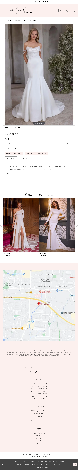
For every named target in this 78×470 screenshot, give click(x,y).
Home (9, 20)
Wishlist (39, 435)
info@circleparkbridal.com (39, 421)
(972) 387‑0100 (39, 416)
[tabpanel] (39, 74)
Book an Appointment (14, 153)
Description (11, 159)
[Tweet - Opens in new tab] (12, 127)
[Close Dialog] (3, 464)
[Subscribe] (53, 367)
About (39, 438)
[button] (4, 10)
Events (39, 441)
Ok (75, 464)
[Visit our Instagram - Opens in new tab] (36, 372)
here (46, 467)
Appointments (39, 433)
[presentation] (21, 225)
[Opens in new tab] (39, 305)
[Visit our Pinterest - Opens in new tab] (41, 372)
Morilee (18, 20)
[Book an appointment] (60, 10)
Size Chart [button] (69, 143)
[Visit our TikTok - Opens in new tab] (47, 372)
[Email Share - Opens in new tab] (19, 127)
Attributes (23, 159)
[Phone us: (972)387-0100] (66, 10)
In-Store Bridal (30, 20)
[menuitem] (4, 10)
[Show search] (73, 10)
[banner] (21, 10)
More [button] (9, 173)
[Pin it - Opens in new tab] (15, 127)
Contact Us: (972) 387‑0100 (36, 153)
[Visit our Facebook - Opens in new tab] (31, 372)
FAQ (39, 443)
